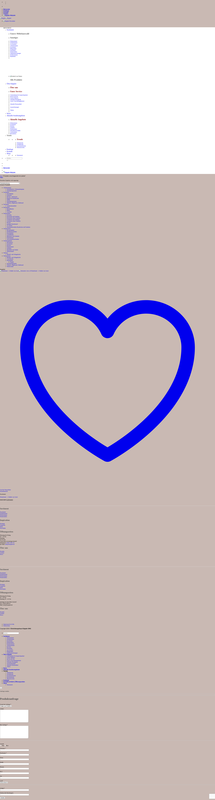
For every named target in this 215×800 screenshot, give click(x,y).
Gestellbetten (10, 234)
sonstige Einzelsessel (12, 224)
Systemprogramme (12, 190)
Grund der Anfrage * (5, 704)
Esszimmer (13, 47)
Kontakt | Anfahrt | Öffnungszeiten (14, 681)
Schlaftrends (20, 144)
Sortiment (10, 30)
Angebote (2, 525)
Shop (8, 153)
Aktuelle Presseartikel (16, 104)
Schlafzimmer (13, 42)
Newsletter (3, 528)
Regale (12, 262)
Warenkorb (20, 155)
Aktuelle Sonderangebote (16, 116)
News (9, 113)
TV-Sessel (9, 225)
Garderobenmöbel (11, 206)
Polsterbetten (10, 237)
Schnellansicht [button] (4, 491)
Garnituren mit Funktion (13, 219)
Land (1, 781)
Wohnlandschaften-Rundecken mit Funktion (18, 227)
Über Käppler (11, 84)
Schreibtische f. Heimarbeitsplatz (15, 189)
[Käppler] (5, 18)
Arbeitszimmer (14, 45)
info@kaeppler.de (10, 544)
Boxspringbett (10, 230)
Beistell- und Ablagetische (14, 254)
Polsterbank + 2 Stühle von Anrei (9, 497)
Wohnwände (10, 266)
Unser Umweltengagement (17, 101)
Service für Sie (14, 96)
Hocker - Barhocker (12, 197)
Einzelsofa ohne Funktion (13, 218)
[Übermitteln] (7, 160)
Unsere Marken (14, 98)
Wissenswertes (21, 147)
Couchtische (10, 259)
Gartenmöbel (13, 132)
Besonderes (13, 133)
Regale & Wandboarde (13, 198)
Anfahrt (5, 14)
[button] (7, 28)
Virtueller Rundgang (15, 99)
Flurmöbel (13, 50)
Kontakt (5, 12)
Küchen (12, 126)
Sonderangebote (7, 240)
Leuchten (9, 212)
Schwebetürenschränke (13, 239)
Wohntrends (20, 143)
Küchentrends (10, 677)
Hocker (9, 222)
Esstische (9, 195)
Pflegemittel (13, 49)
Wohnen (5, 253)
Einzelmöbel (10, 233)
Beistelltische (10, 209)
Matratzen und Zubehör (13, 236)
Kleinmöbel (6, 207)
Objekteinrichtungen (15, 53)
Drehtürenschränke (12, 231)
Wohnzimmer (13, 41)
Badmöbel (13, 56)
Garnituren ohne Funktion (13, 221)
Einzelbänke (10, 193)
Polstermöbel (13, 52)
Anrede (2, 744)
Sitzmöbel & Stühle (15, 130)
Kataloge (6, 11)
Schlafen (12, 127)
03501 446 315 (10, 542)
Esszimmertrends (21, 146)
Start (1, 176)
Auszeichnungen (14, 107)
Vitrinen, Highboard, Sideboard (15, 203)
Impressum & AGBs (8, 624)
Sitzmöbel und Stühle (12, 250)
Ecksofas (9, 215)
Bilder (8, 210)
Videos (12, 110)
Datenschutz (6, 625)
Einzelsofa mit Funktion (13, 216)
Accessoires (13, 44)
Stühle (8, 200)
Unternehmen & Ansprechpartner (19, 95)
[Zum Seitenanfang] (0, 630)
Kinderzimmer (14, 55)
